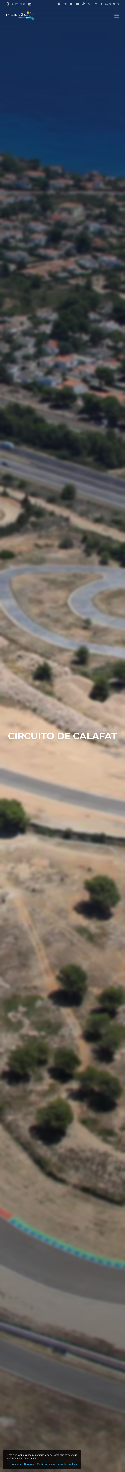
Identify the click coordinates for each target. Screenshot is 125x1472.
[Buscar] (89, 3)
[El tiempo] (95, 3)
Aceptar (16, 1464)
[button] (116, 15)
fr (117, 4)
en (110, 4)
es (114, 4)
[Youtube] (77, 3)
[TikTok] (83, 3)
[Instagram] (65, 3)
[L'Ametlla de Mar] (20, 15)
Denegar (29, 1464)
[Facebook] (59, 3)
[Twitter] (71, 3)
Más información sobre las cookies (57, 1464)
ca (106, 4)
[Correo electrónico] (29, 3)
